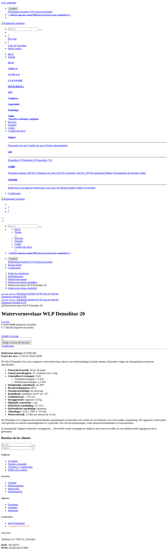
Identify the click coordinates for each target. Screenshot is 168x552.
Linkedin (12, 507)
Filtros (80, 187)
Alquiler (12, 482)
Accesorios (89, 187)
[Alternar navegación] (2, 218)
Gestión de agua (36, 145)
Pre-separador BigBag (101, 173)
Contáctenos (7, 345)
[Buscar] (40, 29)
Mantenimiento (15, 485)
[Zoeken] (33, 448)
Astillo (11, 166)
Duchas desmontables (56, 145)
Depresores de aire (17, 145)
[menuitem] (14, 11)
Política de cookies (17, 470)
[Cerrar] (2, 221)
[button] (30, 293)
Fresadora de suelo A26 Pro (50, 173)
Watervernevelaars (17, 279)
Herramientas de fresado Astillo (129, 173)
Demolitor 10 (15, 160)
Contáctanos (14, 193)
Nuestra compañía (17, 464)
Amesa (11, 137)
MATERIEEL (16, 86)
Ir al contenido (8, 2)
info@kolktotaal (16, 523)
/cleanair (12, 179)
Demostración (15, 491)
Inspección (14, 488)
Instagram (13, 510)
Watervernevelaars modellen (22, 282)
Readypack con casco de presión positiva (55, 187)
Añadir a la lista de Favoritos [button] (16, 343)
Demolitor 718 (44, 160)
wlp (10, 151)
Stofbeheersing (15, 276)
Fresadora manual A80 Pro (22, 173)
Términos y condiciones (20, 467)
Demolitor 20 (29, 160)
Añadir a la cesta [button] (10, 336)
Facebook (13, 504)
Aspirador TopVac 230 (77, 173)
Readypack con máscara (20, 187)
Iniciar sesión (14, 48)
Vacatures (13, 461)
